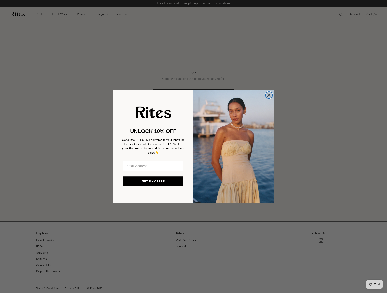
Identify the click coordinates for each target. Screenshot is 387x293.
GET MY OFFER (153, 181)
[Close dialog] (269, 95)
